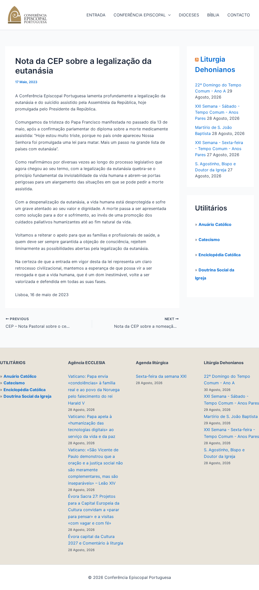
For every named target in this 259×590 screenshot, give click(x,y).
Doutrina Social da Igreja (27, 396)
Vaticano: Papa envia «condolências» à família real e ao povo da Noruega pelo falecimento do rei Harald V (94, 390)
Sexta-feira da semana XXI (161, 376)
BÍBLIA (213, 14)
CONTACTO (238, 14)
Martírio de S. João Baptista (231, 416)
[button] (168, 15)
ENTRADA (96, 14)
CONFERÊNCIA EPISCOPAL (140, 14)
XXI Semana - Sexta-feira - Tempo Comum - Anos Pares (219, 148)
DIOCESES (189, 14)
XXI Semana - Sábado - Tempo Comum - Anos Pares (217, 112)
